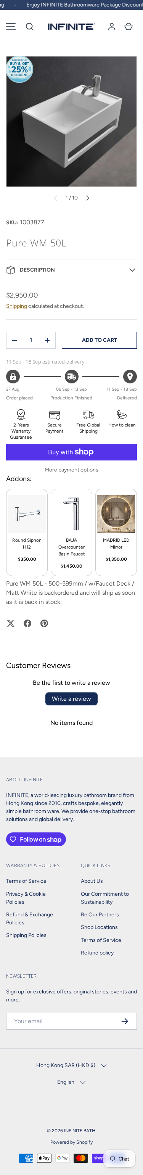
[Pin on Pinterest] (44, 623)
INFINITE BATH (79, 1130)
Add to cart (99, 340)
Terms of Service (26, 881)
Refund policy (97, 953)
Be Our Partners (100, 914)
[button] (29, 26)
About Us (92, 881)
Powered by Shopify (71, 1142)
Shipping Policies (26, 935)
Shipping (16, 306)
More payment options (71, 470)
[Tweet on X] (10, 623)
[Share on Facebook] (27, 623)
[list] (71, 121)
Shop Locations (99, 927)
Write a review (71, 698)
